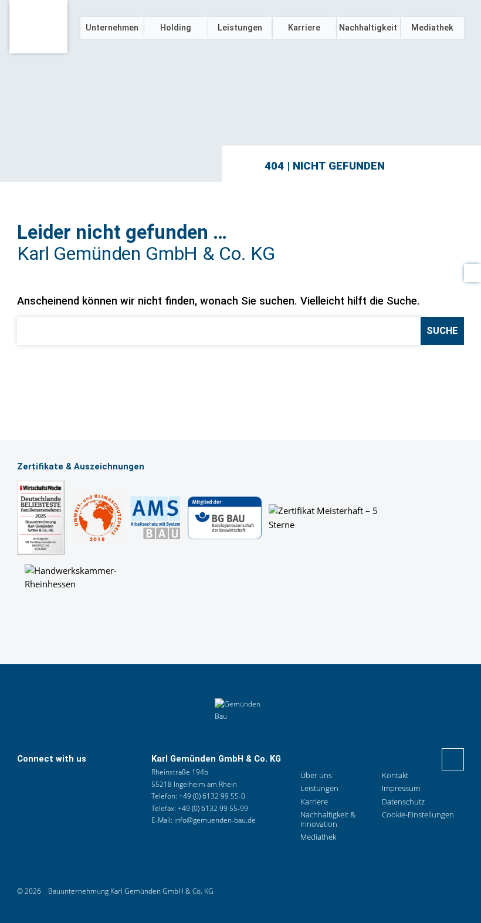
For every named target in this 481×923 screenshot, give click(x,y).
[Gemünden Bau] (38, 26)
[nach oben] (453, 759)
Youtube (99, 780)
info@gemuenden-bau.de (215, 820)
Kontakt (48, 780)
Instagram (74, 780)
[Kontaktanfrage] (472, 273)
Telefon (24, 780)
